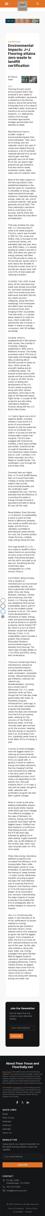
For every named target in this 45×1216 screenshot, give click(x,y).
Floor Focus (14, 42)
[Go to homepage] (22, 6)
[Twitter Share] (3, 606)
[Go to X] (22, 1102)
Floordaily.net (18, 1088)
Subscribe (16, 1036)
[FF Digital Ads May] (23, 21)
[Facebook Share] (3, 600)
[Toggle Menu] (7, 4)
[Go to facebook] (17, 1102)
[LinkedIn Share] (3, 611)
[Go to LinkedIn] (27, 1102)
